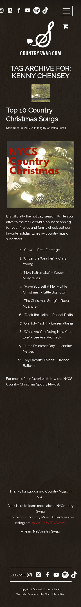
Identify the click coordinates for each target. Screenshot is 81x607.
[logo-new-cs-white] (40, 35)
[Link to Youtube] (28, 10)
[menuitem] (68, 11)
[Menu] (66, 11)
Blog (40, 128)
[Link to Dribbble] (45, 10)
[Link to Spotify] (36, 10)
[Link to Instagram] (29, 574)
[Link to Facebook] (19, 10)
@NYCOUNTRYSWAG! (49, 523)
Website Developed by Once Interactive (40, 594)
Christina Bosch (56, 128)
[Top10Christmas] (41, 93)
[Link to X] (10, 10)
